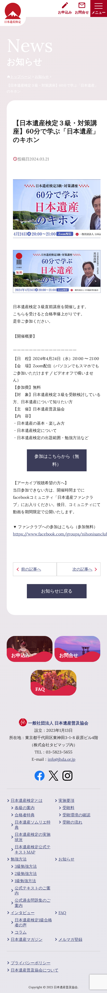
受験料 (68, 807)
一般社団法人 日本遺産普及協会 (58, 723)
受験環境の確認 (76, 814)
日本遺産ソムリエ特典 (33, 825)
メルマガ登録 (70, 939)
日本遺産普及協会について (34, 970)
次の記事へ (82, 569)
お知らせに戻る (56, 591)
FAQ (62, 912)
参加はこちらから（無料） (56, 460)
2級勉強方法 (26, 873)
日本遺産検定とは (27, 800)
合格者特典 (25, 814)
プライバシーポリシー (31, 962)
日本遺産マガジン (27, 939)
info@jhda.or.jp (61, 759)
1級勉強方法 (25, 880)
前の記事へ (31, 569)
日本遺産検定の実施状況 (33, 837)
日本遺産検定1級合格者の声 (33, 922)
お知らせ (66, 859)
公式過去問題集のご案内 (33, 903)
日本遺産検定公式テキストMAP (33, 849)
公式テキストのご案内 (33, 890)
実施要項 (66, 800)
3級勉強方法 (26, 866)
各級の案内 (25, 807)
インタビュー (23, 912)
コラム (21, 932)
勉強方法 (19, 859)
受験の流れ (72, 822)
